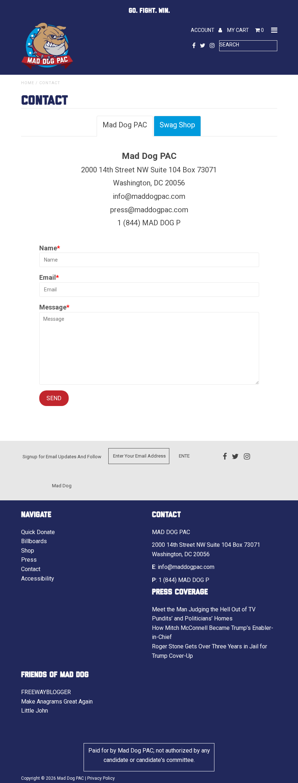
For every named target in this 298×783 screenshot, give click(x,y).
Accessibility (37, 578)
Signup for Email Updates (49, 456)
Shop (27, 550)
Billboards (34, 541)
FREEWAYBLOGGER (46, 692)
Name (48, 248)
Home (27, 83)
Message (53, 307)
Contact (30, 569)
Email (47, 277)
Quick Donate (38, 532)
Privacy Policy (101, 778)
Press (29, 559)
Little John (34, 710)
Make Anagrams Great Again (57, 701)
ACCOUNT (203, 30)
